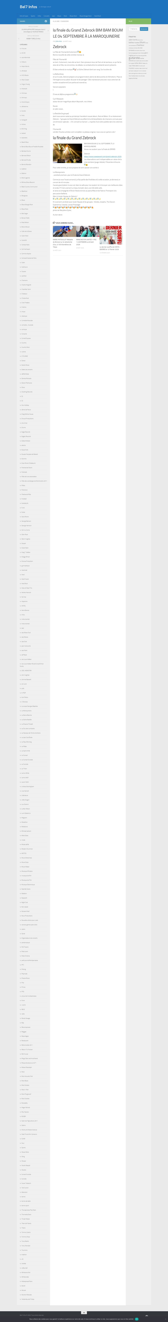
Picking (24, 969)
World (23, 1286)
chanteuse (131, 48)
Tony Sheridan (26, 1246)
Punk (23, 1000)
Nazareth (24, 898)
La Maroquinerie (26, 711)
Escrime (24, 459)
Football (24, 499)
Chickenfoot (25, 298)
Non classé (25, 907)
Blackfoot (24, 191)
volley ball (24, 1268)
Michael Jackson (26, 831)
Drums (24, 427)
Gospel (24, 543)
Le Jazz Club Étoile (27, 737)
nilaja (140, 68)
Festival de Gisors (27, 468)
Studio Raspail (26, 1165)
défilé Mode (25, 374)
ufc (22, 1259)
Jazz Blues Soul (26, 632)
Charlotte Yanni (26, 289)
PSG (23, 991)
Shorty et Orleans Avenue (29, 1130)
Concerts (46, 16)
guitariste (134, 58)
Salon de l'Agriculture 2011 (30, 1121)
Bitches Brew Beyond (28, 182)
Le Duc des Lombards (28, 728)
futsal (23, 512)
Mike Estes (25, 835)
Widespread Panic (27, 1281)
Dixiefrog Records (27, 392)
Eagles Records (26, 436)
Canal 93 (24, 240)
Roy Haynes (25, 1112)
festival (142, 53)
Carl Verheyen (26, 249)
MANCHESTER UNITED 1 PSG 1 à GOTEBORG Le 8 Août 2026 (86, 242)
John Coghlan (25, 675)
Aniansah (24, 89)
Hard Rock (97, 16)
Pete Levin (25, 951)
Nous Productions (27, 916)
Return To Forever (27, 1049)
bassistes (24, 138)
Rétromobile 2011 (27, 1045)
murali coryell (142, 65)
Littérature (25, 795)
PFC (23, 965)
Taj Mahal (133, 76)
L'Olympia (25, 702)
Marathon (25, 822)
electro (24, 445)
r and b (24, 1005)
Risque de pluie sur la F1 (29, 1063)
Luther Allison (26, 809)
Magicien (24, 818)
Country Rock (26, 347)
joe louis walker (144, 60)
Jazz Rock (24, 650)
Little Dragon (25, 800)
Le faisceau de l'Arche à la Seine (31, 733)
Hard (23, 575)
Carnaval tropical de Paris (29, 258)
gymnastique (26, 566)
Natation (24, 893)
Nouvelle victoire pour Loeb (30, 920)
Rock (65, 16)
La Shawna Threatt (27, 724)
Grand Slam (25, 548)
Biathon (24, 173)
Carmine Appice (26, 254)
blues (142, 42)
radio (23, 1014)
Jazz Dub (24, 641)
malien (130, 65)
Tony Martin (25, 1241)
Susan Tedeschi (26, 1183)
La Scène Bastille (27, 720)
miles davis (135, 66)
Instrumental (25, 619)
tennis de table (26, 1201)
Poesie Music (26, 978)
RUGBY (24, 1116)
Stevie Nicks (25, 1152)
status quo (140, 73)
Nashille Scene (26, 889)
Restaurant (25, 1041)
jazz (140, 60)
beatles (137, 43)
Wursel (24, 1290)
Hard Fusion (25, 579)
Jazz (53, 16)
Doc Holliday (25, 405)
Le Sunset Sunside (27, 760)
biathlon (24, 169)
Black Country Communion (30, 187)
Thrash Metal (26, 1219)
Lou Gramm (25, 804)
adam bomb (133, 40)
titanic (137, 76)
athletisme (25, 106)
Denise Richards (26, 378)
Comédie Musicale (27, 320)
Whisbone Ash (26, 1272)
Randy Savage (26, 1018)
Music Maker (25, 867)
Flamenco (25, 490)
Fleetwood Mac (26, 494)
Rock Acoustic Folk (27, 1076)
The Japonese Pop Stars (29, 1210)
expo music (142, 50)
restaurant (136, 71)
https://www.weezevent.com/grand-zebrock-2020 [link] (102, 156)
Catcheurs (25, 267)
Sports (33, 16)
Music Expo (25, 862)
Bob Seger (25, 213)
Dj (22, 396)
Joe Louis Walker (27, 659)
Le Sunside (25, 764)
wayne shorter (133, 78)
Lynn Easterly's (26, 813)
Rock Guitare (25, 1085)
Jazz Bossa (25, 637)
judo (23, 688)
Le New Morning (27, 742)
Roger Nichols (26, 1107)
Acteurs (24, 62)
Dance (23, 361)
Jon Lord (24, 684)
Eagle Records (26, 432)
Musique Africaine (27, 871)
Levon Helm (25, 782)
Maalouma (145, 63)
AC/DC (24, 53)
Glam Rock (25, 534)
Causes (24, 271)
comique (24, 329)
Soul (23, 1143)
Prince (23, 987)
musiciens (136, 68)
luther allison (138, 63)
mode (23, 840)
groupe (140, 55)
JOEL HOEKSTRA (27, 670)
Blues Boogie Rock (86, 16)
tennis (23, 1197)
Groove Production (27, 561)
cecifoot (24, 276)
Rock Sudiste (25, 1098)
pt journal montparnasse (29, 996)
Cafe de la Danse (27, 231)
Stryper (24, 1161)
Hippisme (24, 601)
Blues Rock (73, 16)
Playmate (24, 974)
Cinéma (24, 307)
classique (24, 316)
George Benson (26, 521)
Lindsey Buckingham (28, 786)
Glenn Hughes (26, 539)
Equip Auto (25, 450)
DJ (22, 401)
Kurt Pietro (25, 697)
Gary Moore (25, 517)
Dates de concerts (27, 369)
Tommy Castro (26, 1232)
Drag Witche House (27, 414)
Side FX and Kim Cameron (29, 1134)
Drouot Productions (27, 418)
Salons (24, 1125)
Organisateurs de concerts (29, 938)
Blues (59, 16)
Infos (39, 16)
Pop (23, 983)
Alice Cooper (25, 80)
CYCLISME (25, 356)
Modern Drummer (27, 849)
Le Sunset (25, 755)
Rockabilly (25, 1103)
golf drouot (136, 55)
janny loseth (136, 60)
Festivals (24, 472)
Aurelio (24, 111)
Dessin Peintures (27, 383)
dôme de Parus (26, 410)
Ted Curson (25, 1188)
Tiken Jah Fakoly (26, 1223)
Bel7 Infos (28, 6)
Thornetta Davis (26, 1214)
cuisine (24, 352)
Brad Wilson (25, 222)
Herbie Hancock (26, 592)
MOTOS (24, 853)
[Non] (166, 1319)
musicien (131, 68)
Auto (23, 115)
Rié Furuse (25, 1054)
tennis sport (25, 1205)
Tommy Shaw (26, 1237)
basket (24, 133)
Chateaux (24, 294)
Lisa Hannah (25, 791)
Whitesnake (25, 1277)
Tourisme (24, 1250)
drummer (24, 423)
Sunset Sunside (26, 1174)
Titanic (23, 1228)
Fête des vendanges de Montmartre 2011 (34, 481)
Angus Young (26, 84)
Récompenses (26, 1027)
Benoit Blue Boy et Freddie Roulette (32, 147)
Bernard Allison (26, 155)
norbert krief (144, 68)
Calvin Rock (25, 236)
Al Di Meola (25, 75)
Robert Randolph (27, 1067)
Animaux (24, 93)
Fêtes (23, 485)
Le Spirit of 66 (26, 751)
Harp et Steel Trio (27, 588)
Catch (23, 262)
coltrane (135, 48)
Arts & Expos (24, 16)
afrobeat (24, 71)
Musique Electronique (28, 884)
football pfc (25, 503)
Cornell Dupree (26, 338)
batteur (132, 42)
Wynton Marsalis (27, 1295)
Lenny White (25, 773)
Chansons (65, 21)
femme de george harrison (135, 53)
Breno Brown (26, 227)
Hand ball (24, 570)
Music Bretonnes (27, 858)
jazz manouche (26, 646)
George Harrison (27, 525)
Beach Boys (25, 142)
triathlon (24, 1255)
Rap (23, 1023)
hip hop (24, 597)
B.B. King (24, 129)
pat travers (131, 71)
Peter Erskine (26, 956)
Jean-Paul (59, 41)
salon (130, 73)
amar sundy (140, 40)
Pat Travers (25, 947)
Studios (24, 1170)
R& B (23, 1009)
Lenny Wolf (25, 777)
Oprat (23, 934)
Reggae (24, 1032)
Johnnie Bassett (26, 679)
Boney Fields (25, 218)
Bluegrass (25, 196)
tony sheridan (142, 76)
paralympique (26, 942)
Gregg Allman (26, 557)
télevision (24, 1192)
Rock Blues (25, 1081)
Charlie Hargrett (26, 285)
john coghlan (131, 63)
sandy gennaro (134, 73)
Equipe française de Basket (30, 454)
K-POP (24, 693)
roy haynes (143, 71)
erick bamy (137, 50)
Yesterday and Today (28, 1299)
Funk (23, 508)
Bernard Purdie (26, 160)
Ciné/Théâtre (26, 303)
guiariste (144, 55)
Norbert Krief (25, 911)
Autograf (24, 120)
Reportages (25, 1036)
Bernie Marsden (26, 164)
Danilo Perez (25, 365)
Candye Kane (25, 245)
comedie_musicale (27, 325)
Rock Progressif (26, 1094)
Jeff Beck (24, 655)
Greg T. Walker (26, 552)
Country (24, 343)
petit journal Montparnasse (30, 960)
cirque (23, 311)
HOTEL (24, 606)
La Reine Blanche (27, 715)
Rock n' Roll (25, 1090)
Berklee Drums (26, 151)
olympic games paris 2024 (29, 925)
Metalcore (25, 827)
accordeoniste (26, 57)
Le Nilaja (24, 746)
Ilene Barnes (25, 610)
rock (140, 71)
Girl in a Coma (26, 530)
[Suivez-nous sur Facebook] (46, 21)
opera (23, 929)
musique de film (26, 876)
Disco (23, 387)
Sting (23, 1156)
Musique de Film (27, 880)
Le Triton (24, 769)
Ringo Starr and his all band (30, 1058)
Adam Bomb (25, 66)
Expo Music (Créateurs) (28, 463)
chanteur (140, 45)
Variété (24, 1263)
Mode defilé (25, 844)
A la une (56, 21)
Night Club (25, 902)
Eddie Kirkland (26, 441)
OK (137, 1319)
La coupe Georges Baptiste (30, 706)
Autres (24, 124)
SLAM (23, 1139)
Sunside (24, 1179)
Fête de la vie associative (29, 476)
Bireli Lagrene (26, 178)
